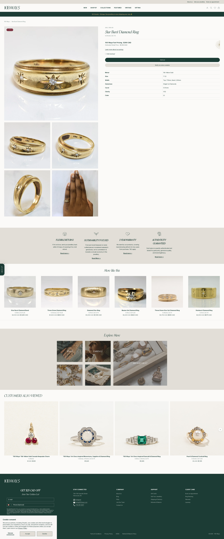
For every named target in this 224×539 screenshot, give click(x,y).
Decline (44, 534)
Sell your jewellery (199, 2)
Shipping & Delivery (156, 499)
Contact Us (119, 505)
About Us (119, 493)
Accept (27, 534)
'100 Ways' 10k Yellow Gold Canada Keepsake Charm (31, 456)
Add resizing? (111, 54)
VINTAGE (128, 8)
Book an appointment (212, 2)
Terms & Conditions (95, 534)
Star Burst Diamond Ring (18, 21)
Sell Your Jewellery (156, 496)
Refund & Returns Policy (129, 534)
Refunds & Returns (156, 502)
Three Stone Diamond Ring (56, 310)
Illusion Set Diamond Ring (130, 310)
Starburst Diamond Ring (204, 310)
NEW (85, 8)
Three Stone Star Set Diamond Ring (167, 310)
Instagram (78, 499)
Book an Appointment (191, 493)
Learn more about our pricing (114, 49)
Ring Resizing (189, 496)
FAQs (117, 499)
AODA (117, 534)
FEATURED (118, 8)
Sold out (162, 60)
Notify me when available (162, 65)
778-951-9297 (80, 505)
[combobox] (9, 505)
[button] (6, 430)
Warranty (187, 499)
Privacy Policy (22, 528)
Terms (8, 514)
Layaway (187, 502)
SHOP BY (93, 8)
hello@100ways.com (81, 502)
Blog (117, 496)
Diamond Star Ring (93, 310)
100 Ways (7, 21)
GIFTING (138, 8)
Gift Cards (154, 493)
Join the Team (120, 502)
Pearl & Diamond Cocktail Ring (197, 456)
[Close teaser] (4, 264)
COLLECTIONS (105, 8)
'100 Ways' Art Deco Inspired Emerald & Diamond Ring (141, 456)
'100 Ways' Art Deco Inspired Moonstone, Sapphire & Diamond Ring (86, 456)
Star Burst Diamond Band (20, 310)
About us (190, 2)
